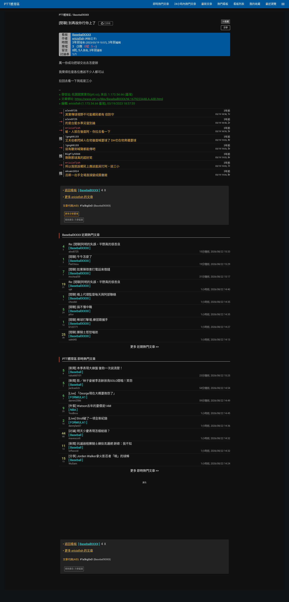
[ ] (79, 248)
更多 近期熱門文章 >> (144, 347)
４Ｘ (85, 190)
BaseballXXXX (81, 14)
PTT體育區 (65, 14)
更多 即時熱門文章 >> (144, 470)
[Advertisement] (144, 508)
